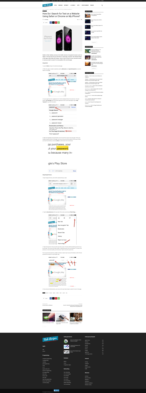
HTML (44, 365)
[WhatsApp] (58, 22)
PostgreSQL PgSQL (67, 364)
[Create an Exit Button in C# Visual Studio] (66, 347)
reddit (86, 368)
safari (60, 292)
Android (47, 292)
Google (86, 365)
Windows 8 (87, 381)
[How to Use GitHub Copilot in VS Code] (88, 27)
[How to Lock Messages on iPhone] (49, 317)
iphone (54, 292)
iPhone (44, 351)
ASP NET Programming (47, 370)
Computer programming (47, 358)
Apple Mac (47, 9)
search (64, 292)
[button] (102, 5)
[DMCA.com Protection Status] (56, 391)
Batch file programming (47, 379)
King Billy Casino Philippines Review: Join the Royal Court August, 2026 (96, 57)
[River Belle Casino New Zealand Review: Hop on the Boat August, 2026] (88, 64)
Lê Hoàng (46, 19)
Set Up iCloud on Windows (47, 305)
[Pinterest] (56, 22)
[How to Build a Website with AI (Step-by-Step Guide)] (88, 38)
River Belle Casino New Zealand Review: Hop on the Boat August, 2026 (97, 63)
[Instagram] (98, 0)
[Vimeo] (101, 0)
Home (44, 9)
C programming (45, 360)
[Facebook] (96, 0)
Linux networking (67, 384)
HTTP (44, 367)
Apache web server (46, 368)
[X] (99, 0)
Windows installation (89, 383)
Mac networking (67, 372)
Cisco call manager (67, 373)
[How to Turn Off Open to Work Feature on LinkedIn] (66, 341)
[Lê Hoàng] (43, 19)
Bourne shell (45, 375)
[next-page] (45, 326)
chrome (50, 292)
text (66, 292)
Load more (94, 42)
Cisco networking (67, 380)
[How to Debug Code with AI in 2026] (88, 21)
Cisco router (66, 377)
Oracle (65, 363)
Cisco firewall (66, 375)
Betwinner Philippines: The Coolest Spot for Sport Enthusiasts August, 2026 (96, 50)
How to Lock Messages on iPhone (48, 322)
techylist (86, 75)
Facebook (87, 363)
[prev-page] (43, 326)
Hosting (86, 361)
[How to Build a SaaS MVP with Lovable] (88, 32)
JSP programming (46, 372)
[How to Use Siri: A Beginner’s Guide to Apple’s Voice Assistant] (76, 317)
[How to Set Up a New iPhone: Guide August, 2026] (62, 317)
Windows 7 (87, 379)
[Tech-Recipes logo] (48, 5)
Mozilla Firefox (87, 367)
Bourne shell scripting (46, 380)
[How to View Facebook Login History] (66, 352)
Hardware (44, 362)
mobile (57, 292)
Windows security (88, 384)
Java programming (46, 363)
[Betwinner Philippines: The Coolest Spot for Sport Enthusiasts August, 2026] (88, 51)
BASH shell (45, 374)
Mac (43, 349)
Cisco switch (66, 379)
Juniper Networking (67, 382)
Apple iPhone (51, 9)
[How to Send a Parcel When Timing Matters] (88, 16)
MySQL (65, 361)
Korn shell (44, 377)
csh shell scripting (46, 382)
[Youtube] (102, 0)
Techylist (86, 79)
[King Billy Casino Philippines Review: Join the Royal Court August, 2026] (88, 57)
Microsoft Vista (88, 377)
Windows (86, 376)
